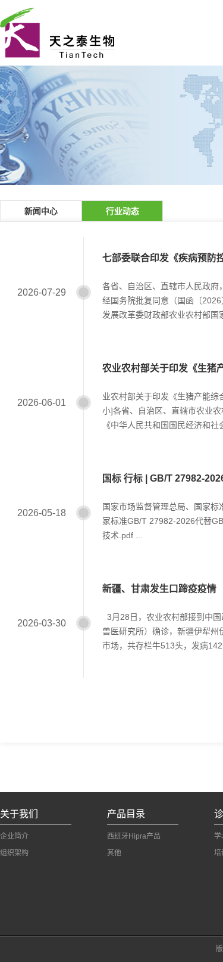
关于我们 (19, 814)
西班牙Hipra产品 (134, 836)
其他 (114, 853)
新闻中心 (41, 211)
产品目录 (126, 814)
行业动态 (122, 211)
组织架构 (14, 853)
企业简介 (14, 836)
